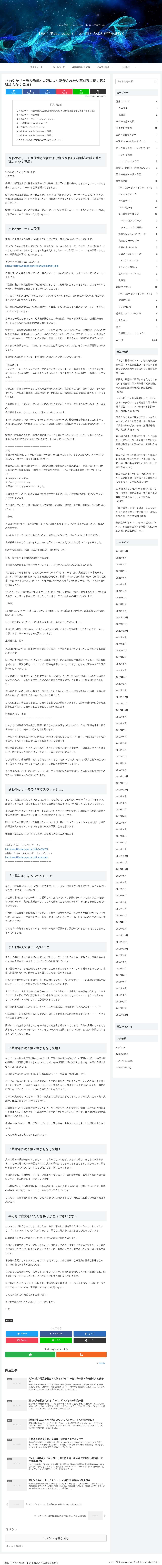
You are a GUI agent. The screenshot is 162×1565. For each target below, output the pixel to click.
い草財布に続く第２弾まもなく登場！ (36, 131)
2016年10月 (122, 948)
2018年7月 (121, 809)
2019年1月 (121, 770)
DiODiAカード (137, 207)
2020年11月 (122, 624)
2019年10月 (122, 710)
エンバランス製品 (137, 267)
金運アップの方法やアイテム (136, 141)
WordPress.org (123, 1067)
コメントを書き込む (56, 1538)
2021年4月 (121, 591)
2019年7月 (121, 730)
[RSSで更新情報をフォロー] (81, 1354)
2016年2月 (121, 1001)
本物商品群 (136, 181)
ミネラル (137, 108)
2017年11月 (122, 862)
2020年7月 (121, 650)
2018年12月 (122, 776)
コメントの (124, 1060)
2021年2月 (121, 604)
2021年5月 (121, 584)
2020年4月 (121, 670)
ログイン (120, 1047)
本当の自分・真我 (136, 121)
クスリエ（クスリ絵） (139, 227)
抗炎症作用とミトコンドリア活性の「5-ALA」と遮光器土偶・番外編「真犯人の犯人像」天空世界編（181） (136, 526)
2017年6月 (121, 895)
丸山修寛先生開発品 (137, 214)
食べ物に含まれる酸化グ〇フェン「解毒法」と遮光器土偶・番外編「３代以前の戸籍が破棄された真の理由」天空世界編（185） (136, 442)
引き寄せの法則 (136, 128)
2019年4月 (121, 750)
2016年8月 (121, 962)
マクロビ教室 (137, 154)
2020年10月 (122, 631)
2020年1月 (121, 690)
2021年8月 (121, 564)
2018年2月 (121, 842)
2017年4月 (121, 909)
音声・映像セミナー (136, 134)
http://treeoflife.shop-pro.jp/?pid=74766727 (26, 849)
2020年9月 (121, 637)
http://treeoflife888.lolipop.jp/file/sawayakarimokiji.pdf (31, 266)
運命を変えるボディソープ (137, 234)
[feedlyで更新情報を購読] (30, 1354)
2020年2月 (121, 684)
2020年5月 (121, 664)
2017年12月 (122, 856)
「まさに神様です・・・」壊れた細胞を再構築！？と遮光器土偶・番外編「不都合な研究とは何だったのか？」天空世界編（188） (136, 366)
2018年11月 (122, 783)
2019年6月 (121, 736)
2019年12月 (122, 697)
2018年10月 (122, 789)
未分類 (10, 1320)
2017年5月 (121, 902)
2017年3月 (121, 915)
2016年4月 (121, 988)
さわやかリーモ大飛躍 (29, 115)
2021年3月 (121, 597)
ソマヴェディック (137, 194)
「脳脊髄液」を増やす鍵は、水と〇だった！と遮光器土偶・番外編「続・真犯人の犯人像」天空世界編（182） (136, 511)
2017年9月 (121, 876)
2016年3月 (121, 995)
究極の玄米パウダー (137, 240)
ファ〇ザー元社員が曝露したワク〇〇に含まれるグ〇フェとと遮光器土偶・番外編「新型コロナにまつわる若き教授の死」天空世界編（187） (136, 404)
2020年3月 (121, 677)
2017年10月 (122, 869)
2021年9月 (121, 558)
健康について (136, 101)
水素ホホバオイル (137, 247)
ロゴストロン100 (139, 260)
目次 (52, 104)
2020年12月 (122, 617)
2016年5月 (121, 981)
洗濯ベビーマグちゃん (137, 274)
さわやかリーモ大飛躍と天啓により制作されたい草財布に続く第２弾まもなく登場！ (57, 111)
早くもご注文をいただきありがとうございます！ (41, 139)
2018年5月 (121, 823)
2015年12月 (122, 1015)
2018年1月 (121, 849)
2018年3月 (121, 836)
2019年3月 (121, 756)
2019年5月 (121, 743)
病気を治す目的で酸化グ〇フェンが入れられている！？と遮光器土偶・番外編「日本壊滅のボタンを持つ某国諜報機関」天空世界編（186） (136, 423)
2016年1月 (121, 1008)
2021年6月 (121, 578)
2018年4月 (121, 829)
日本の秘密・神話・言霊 (136, 174)
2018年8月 (121, 803)
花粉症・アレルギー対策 (136, 313)
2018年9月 (121, 796)
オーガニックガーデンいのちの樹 (136, 148)
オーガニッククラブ (137, 161)
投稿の (122, 1054)
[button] (155, 82)
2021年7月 (121, 571)
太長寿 (137, 280)
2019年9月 (121, 717)
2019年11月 (122, 703)
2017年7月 (121, 889)
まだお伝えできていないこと (32, 127)
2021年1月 (121, 611)
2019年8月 (121, 723)
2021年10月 (122, 551)
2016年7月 (121, 968)
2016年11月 (122, 942)
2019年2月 (121, 763)
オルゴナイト (137, 201)
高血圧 (137, 115)
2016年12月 (122, 935)
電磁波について (136, 287)
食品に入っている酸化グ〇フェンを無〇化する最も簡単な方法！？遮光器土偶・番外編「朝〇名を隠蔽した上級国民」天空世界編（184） (136, 461)
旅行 (136, 327)
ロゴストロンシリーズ (137, 254)
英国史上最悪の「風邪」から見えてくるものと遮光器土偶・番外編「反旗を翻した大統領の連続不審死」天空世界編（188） (136, 385)
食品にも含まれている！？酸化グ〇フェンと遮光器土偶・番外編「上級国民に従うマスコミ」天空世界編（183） (136, 478)
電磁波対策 (137, 300)
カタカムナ (136, 320)
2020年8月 (121, 644)
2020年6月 (121, 657)
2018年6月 (121, 816)
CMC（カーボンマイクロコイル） (137, 187)
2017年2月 (121, 922)
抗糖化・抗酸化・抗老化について (136, 167)
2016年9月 (121, 955)
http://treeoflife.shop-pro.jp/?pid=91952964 (26, 857)
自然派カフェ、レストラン (137, 333)
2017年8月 (121, 882)
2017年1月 (121, 928)
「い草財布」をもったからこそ (33, 123)
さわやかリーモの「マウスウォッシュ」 (37, 119)
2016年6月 (121, 975)
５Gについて (137, 307)
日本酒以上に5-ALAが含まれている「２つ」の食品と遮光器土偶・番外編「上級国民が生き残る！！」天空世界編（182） (136, 495)
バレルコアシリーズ (139, 220)
